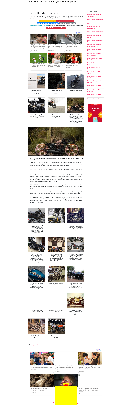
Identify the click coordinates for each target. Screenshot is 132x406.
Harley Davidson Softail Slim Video (94, 50)
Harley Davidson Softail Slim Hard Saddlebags (94, 54)
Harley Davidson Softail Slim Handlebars (94, 90)
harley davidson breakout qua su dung (39, 25)
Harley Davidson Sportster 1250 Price (95, 68)
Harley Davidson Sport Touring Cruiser (94, 63)
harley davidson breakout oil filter (58, 25)
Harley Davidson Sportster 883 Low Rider (94, 81)
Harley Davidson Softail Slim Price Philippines (94, 77)
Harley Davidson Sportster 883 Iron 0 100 (94, 59)
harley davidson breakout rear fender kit (56, 28)
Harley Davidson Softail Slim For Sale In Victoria (95, 40)
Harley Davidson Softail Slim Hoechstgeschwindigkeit (94, 45)
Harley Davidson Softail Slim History (94, 36)
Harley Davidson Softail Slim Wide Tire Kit (94, 15)
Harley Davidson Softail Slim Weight (94, 72)
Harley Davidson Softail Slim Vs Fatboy (95, 22)
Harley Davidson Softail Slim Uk (95, 19)
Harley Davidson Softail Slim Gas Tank (95, 31)
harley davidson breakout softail (74, 25)
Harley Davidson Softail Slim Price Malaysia (94, 95)
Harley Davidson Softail (93, 99)
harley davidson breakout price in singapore (47, 23)
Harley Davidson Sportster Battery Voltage (93, 27)
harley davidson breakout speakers (65, 21)
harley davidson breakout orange (67, 23)
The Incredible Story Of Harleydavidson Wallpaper (52, 1)
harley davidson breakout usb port (47, 21)
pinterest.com (36, 345)
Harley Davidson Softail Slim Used (94, 86)
